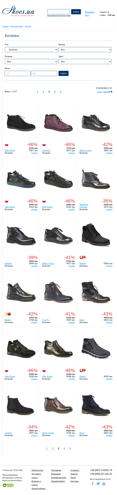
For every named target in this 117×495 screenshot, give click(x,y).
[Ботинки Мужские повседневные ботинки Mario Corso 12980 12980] (96, 123)
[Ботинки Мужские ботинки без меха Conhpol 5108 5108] (58, 123)
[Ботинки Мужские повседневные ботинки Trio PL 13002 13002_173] (58, 292)
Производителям (58, 478)
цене (99, 92)
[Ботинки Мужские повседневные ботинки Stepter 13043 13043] (21, 236)
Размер (8, 56)
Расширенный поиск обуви (59, 15)
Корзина (89, 12)
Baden (8, 320)
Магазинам (56, 474)
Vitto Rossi (10, 150)
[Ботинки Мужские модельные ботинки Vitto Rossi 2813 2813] (58, 349)
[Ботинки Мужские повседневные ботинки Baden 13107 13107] (21, 292)
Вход (87, 15)
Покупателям (37, 470)
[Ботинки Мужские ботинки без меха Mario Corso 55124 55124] (58, 236)
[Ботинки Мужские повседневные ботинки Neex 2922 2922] (96, 405)
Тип (6, 44)
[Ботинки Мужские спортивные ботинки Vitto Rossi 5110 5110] (21, 349)
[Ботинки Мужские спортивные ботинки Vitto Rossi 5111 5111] (21, 179)
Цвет (60, 56)
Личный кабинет (39, 489)
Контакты (75, 481)
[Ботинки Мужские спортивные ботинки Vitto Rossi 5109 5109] (58, 179)
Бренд (61, 44)
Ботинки (28, 26)
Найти (63, 73)
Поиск (73, 478)
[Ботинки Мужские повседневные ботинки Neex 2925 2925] (96, 292)
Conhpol (46, 150)
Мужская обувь (17, 26)
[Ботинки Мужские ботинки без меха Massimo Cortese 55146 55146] (96, 179)
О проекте (75, 470)
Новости (74, 474)
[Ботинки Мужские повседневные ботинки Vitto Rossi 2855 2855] (21, 123)
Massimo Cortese (84, 205)
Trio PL (45, 320)
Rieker (83, 263)
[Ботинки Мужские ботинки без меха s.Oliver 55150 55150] (21, 405)
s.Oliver (8, 433)
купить (34, 153)
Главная (5, 26)
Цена (7, 68)
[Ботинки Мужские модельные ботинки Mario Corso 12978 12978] (58, 405)
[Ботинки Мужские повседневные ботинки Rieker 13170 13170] (96, 236)
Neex (82, 320)
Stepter (8, 263)
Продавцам (56, 470)
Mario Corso (85, 150)
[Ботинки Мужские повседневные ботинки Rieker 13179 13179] (96, 349)
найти (76, 12)
